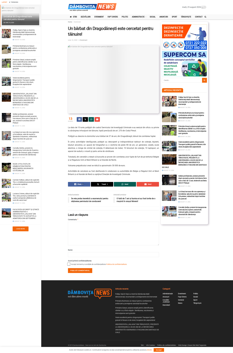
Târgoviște (186, 17)
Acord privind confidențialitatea (80, 261)
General (181, 300)
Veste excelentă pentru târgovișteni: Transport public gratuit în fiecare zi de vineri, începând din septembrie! (192, 144)
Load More (20, 229)
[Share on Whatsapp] (91, 119)
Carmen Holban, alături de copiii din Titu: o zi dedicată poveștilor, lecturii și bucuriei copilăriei (26, 182)
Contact (199, 17)
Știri (142, 345)
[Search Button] (205, 16)
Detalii (149, 350)
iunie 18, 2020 (72, 40)
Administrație (138, 17)
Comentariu (73, 219)
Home (70, 22)
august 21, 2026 (168, 170)
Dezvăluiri (86, 17)
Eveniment (99, 17)
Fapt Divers (113, 17)
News (180, 303)
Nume (70, 250)
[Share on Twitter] (85, 119)
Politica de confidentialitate (116, 264)
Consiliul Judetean (166, 301)
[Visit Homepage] (92, 7)
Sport (174, 17)
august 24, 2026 (184, 107)
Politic (125, 17)
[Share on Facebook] (79, 119)
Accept (159, 350)
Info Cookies (150, 345)
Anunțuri (163, 17)
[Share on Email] (97, 119)
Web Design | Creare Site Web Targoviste (192, 345)
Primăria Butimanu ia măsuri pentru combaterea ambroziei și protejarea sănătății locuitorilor (25, 48)
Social (153, 17)
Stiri (75, 17)
